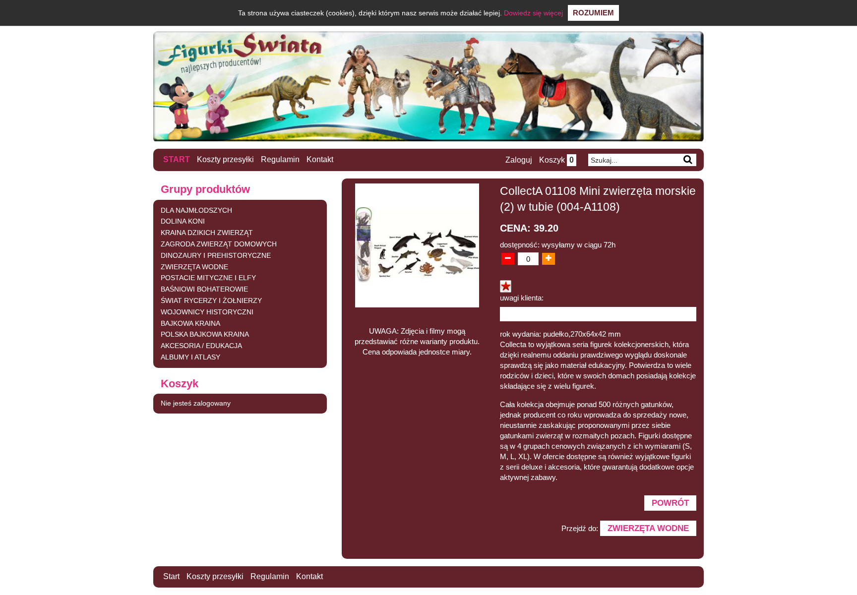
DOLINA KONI (183, 221)
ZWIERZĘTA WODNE (194, 267)
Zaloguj (518, 160)
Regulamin (280, 159)
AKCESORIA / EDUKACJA (201, 346)
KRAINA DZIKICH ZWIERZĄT (207, 233)
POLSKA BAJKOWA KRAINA (205, 334)
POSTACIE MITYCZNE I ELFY (208, 278)
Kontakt (319, 159)
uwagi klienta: (522, 298)
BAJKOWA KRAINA (190, 323)
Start (176, 159)
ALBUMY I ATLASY (190, 357)
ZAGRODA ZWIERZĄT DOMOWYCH (219, 244)
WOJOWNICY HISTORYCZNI (207, 312)
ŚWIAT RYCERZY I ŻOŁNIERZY (211, 300)
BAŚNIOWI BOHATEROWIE (204, 289)
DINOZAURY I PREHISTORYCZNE (216, 255)
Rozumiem (593, 12)
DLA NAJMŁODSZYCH (196, 210)
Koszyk (556, 160)
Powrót (670, 502)
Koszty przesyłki (225, 159)
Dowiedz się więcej (533, 13)
